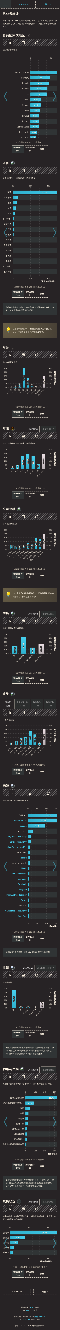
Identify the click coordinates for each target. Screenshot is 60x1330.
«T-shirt (17, 1292)
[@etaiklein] (19, 1201)
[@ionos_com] (13, 163)
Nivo (32, 1307)
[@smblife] (13, 429)
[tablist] (30, 42)
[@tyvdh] (13, 694)
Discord (26, 1319)
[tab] (9, 42)
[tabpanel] (30, 96)
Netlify (30, 1310)
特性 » (45, 1292)
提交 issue (39, 1316)
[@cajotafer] (22, 1069)
